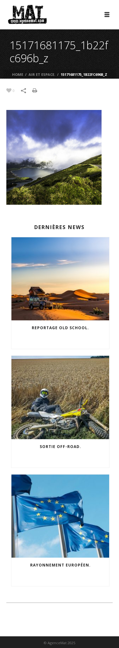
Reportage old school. (60, 327)
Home (17, 74)
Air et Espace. (42, 74)
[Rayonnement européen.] (60, 516)
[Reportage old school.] (60, 279)
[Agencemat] (27, 14)
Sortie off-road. (60, 446)
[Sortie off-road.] (60, 397)
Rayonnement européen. (60, 565)
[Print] (37, 90)
